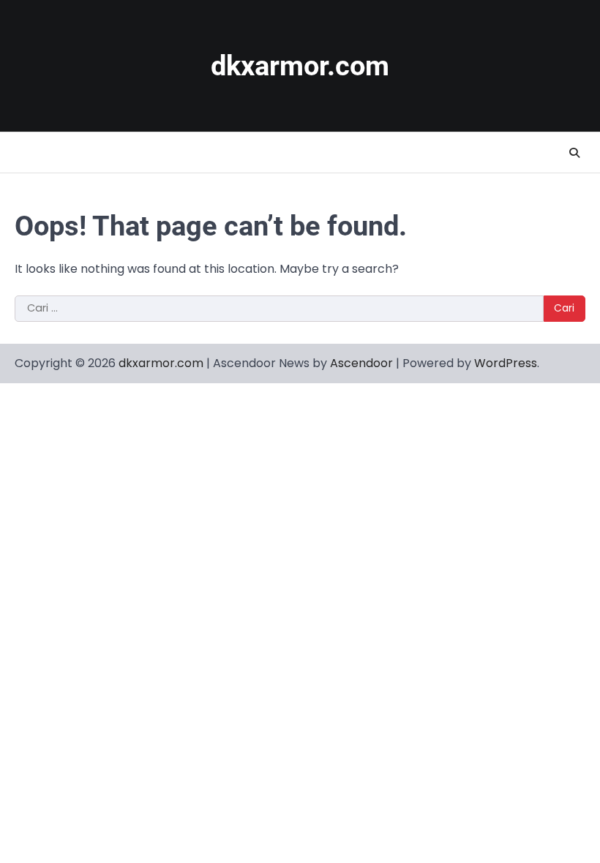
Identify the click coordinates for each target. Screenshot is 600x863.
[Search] (574, 153)
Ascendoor (361, 363)
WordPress (505, 363)
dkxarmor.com (300, 66)
